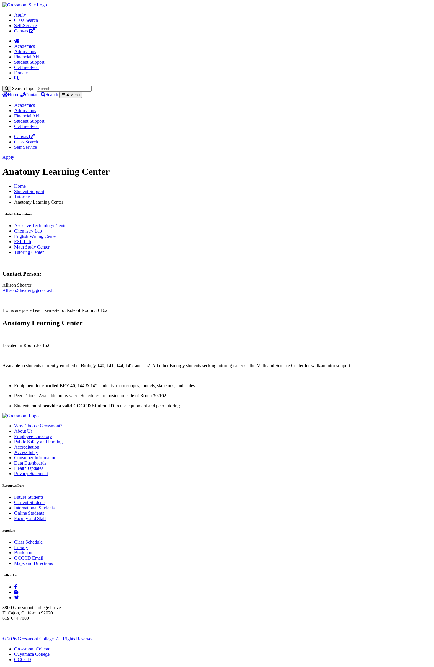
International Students (34, 507)
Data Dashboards (30, 462)
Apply (20, 14)
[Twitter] (16, 597)
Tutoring (22, 196)
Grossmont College (32, 648)
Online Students (29, 513)
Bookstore (23, 552)
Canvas (21, 30)
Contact (32, 94)
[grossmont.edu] (24, 4)
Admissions (25, 51)
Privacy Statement (31, 473)
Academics (24, 46)
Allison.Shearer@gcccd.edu (28, 290)
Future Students (28, 497)
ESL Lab (22, 241)
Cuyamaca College (32, 654)
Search (51, 94)
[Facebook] (15, 586)
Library (21, 547)
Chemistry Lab (28, 230)
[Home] (16, 40)
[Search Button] (16, 78)
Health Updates (28, 468)
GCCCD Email (28, 557)
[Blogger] (16, 592)
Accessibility (26, 452)
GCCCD (22, 659)
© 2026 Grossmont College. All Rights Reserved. (48, 638)
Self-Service (25, 25)
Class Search (26, 20)
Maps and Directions (33, 563)
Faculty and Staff (30, 518)
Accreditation (26, 446)
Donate (21, 72)
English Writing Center (35, 236)
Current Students (29, 502)
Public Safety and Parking (38, 441)
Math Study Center (32, 246)
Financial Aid (26, 56)
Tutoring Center (29, 252)
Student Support (29, 62)
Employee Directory (33, 436)
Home (13, 94)
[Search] (6, 89)
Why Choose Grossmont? (38, 425)
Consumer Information (35, 457)
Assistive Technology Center (41, 225)
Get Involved (26, 67)
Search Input (24, 88)
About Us (23, 431)
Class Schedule (28, 542)
